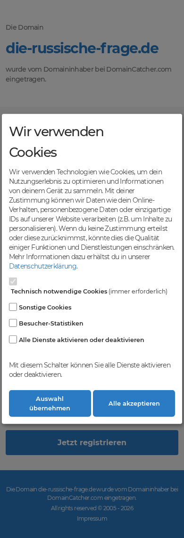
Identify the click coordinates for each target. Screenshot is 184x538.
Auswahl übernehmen (49, 403)
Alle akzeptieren (134, 403)
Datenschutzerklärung (42, 266)
